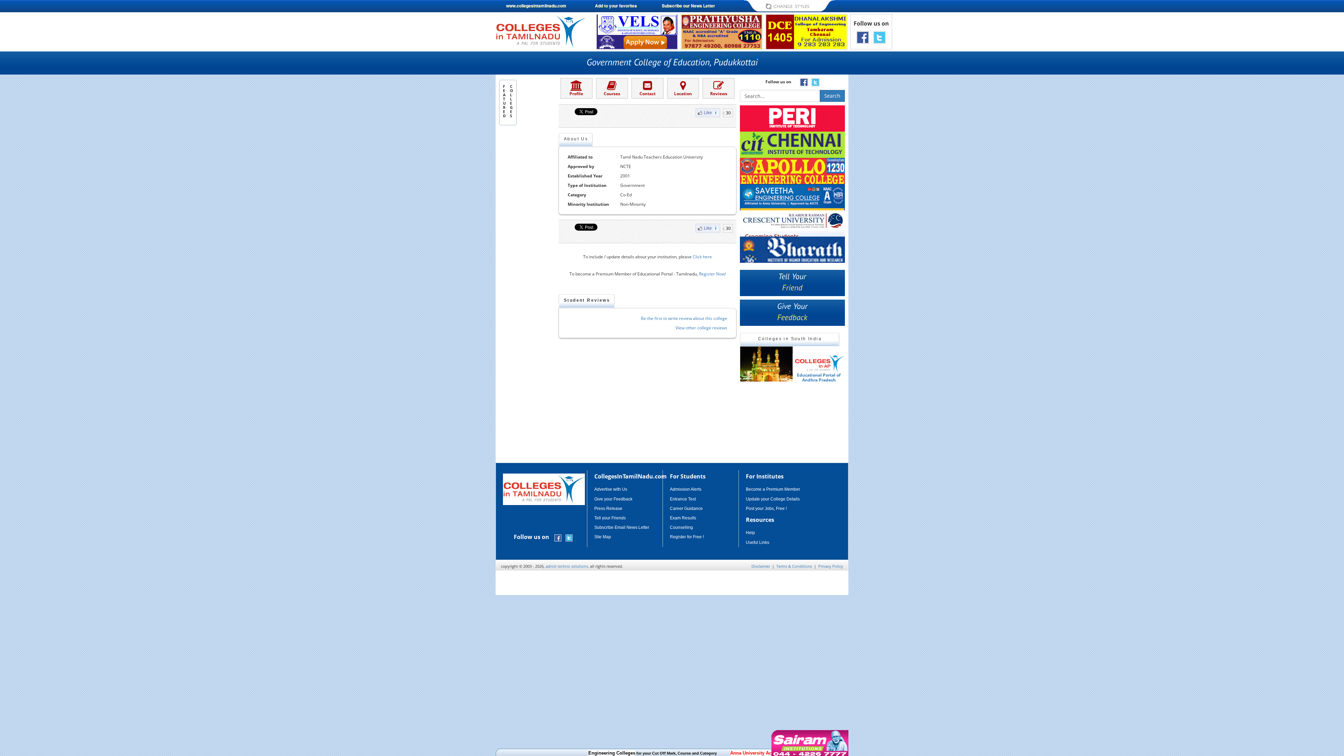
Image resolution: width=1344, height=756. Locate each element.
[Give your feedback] (792, 313)
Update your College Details (773, 499)
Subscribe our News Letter (688, 5)
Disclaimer (760, 566)
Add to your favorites (616, 5)
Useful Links (757, 542)
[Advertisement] (878, 174)
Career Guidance (686, 508)
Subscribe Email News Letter (621, 527)
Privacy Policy (830, 566)
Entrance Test (683, 499)
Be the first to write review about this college (684, 318)
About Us (576, 138)
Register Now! (712, 274)
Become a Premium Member (773, 489)
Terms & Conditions (794, 566)
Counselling (681, 527)
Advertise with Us (610, 489)
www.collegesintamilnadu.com (536, 5)
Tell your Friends (610, 518)
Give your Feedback (613, 499)
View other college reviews (701, 328)
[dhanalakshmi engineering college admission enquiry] (806, 31)
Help (750, 532)
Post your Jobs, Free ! (766, 508)
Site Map (602, 536)
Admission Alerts (685, 489)
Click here (702, 257)
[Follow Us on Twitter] (879, 37)
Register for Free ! (687, 536)
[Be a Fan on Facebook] (862, 37)
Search (832, 95)
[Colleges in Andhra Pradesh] (766, 364)
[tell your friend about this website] (792, 283)
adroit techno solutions (567, 566)
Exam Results (683, 518)
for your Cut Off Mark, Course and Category (627, 753)
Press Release (608, 508)
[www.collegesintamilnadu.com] (541, 31)
